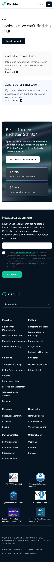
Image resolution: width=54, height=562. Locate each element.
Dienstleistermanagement (14, 341)
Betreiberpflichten (11, 381)
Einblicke (6, 421)
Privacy (18, 550)
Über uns (32, 442)
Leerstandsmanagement (13, 387)
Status (7, 550)
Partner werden (9, 458)
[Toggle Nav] (49, 4)
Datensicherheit (35, 341)
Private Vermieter (36, 370)
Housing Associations (38, 364)
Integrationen (34, 346)
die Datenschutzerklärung (24, 253)
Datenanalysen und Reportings (37, 334)
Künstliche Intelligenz (38, 327)
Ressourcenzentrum (12, 416)
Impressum (30, 553)
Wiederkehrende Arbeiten (10, 394)
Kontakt (32, 453)
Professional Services (38, 352)
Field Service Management (8, 328)
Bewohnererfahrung (11, 346)
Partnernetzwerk (10, 447)
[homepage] (10, 4)
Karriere (32, 447)
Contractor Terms (12, 553)
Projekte (6, 375)
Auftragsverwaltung (11, 364)
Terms (39, 550)
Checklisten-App (36, 421)
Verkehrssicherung (37, 427)
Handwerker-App (36, 416)
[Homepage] (27, 294)
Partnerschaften (10, 442)
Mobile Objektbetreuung (13, 370)
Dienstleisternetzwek (12, 335)
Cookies (29, 550)
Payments (7, 401)
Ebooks (5, 427)
